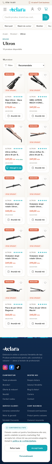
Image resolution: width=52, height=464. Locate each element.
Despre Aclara (33, 380)
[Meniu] (5, 9)
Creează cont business (37, 411)
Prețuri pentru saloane (37, 415)
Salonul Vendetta (34, 385)
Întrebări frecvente (11, 420)
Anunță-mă (15, 116)
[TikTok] (18, 367)
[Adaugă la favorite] (21, 75)
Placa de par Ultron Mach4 (37, 309)
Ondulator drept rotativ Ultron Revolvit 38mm (36, 257)
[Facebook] (11, 367)
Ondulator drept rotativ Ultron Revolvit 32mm (12, 257)
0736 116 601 (10, 2)
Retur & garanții (9, 415)
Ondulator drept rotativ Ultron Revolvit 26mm (36, 205)
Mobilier (39, 26)
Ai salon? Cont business (40, 2)
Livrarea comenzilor (11, 411)
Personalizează (26, 456)
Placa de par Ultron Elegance (13, 309)
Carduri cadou (9, 399)
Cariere (30, 394)
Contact (30, 399)
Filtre (10, 65)
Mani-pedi (9, 26)
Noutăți (6, 394)
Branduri (13, 34)
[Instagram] (5, 367)
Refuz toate (15, 448)
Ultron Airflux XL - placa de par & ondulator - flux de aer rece (37, 153)
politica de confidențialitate (24, 441)
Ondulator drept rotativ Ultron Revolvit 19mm (12, 205)
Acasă (5, 34)
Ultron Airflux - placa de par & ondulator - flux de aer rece (13, 153)
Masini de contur (24, 26)
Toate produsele (10, 380)
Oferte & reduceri (10, 389)
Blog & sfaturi (33, 389)
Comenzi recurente (35, 420)
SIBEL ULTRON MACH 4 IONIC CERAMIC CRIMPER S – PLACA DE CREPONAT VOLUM (37, 101)
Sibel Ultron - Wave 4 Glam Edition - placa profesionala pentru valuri (13, 101)
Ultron (8, 97)
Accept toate (37, 448)
